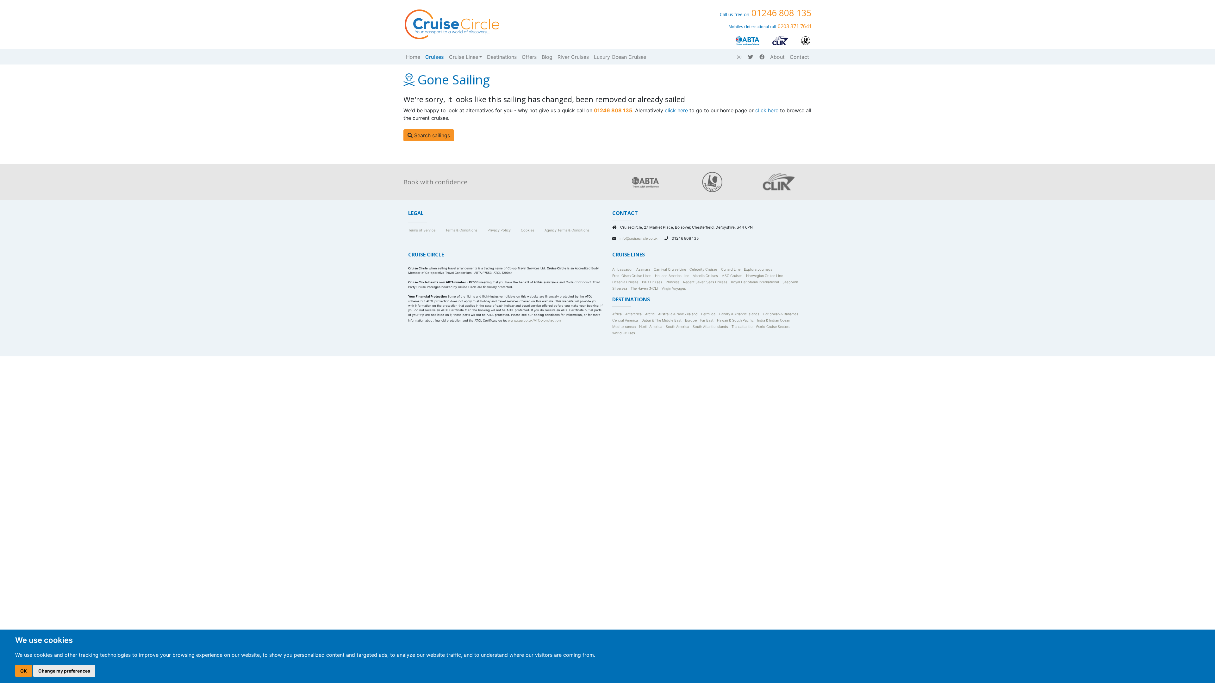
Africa (617, 314)
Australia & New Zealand (678, 314)
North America (650, 326)
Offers (529, 57)
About (777, 57)
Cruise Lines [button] (463, 57)
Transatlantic (742, 326)
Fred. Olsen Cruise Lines (631, 276)
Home (413, 57)
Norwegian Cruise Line (764, 276)
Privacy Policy (499, 230)
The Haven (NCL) (644, 288)
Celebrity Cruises (703, 269)
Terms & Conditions (461, 230)
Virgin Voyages (674, 288)
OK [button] (23, 671)
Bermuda (708, 314)
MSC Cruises (732, 276)
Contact (799, 57)
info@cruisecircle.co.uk (639, 238)
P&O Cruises (652, 282)
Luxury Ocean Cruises (620, 57)
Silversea (619, 288)
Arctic (650, 314)
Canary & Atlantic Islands (739, 314)
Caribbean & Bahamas (780, 314)
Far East (706, 320)
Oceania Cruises (625, 282)
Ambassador (622, 269)
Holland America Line (672, 276)
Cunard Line (730, 269)
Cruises (434, 57)
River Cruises (573, 57)
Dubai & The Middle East (661, 320)
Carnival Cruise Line (670, 269)
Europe (691, 320)
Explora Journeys (758, 269)
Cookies (527, 230)
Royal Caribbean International (755, 282)
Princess (673, 282)
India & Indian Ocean (773, 320)
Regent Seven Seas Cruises (705, 282)
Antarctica (633, 314)
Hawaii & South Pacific (735, 320)
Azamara (643, 269)
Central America (625, 320)
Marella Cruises (705, 276)
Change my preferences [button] (64, 671)
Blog (547, 57)
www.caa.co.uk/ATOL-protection (534, 320)
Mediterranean (624, 326)
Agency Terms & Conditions (567, 230)
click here (676, 110)
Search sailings (431, 135)
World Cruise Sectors (773, 326)
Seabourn (790, 282)
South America (677, 326)
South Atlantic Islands (710, 326)
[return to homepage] (451, 24)
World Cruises (623, 333)
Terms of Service (421, 230)
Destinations (502, 57)
